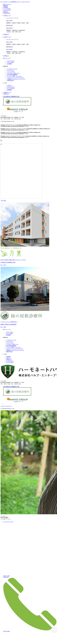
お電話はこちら (7, 15)
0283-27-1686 (9, 20)
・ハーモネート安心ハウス (12, 73)
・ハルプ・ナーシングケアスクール (15, 77)
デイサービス (9, 341)
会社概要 (8, 335)
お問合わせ (6, 34)
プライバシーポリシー (6, 406)
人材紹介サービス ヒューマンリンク (15, 350)
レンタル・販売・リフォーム (13, 347)
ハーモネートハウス (11, 340)
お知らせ (5, 11)
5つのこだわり (9, 332)
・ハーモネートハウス (11, 68)
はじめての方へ (7, 10)
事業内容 (5, 5)
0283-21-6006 (9, 28)
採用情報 (5, 7)
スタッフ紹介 (9, 333)
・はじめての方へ (10, 87)
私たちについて (7, 4)
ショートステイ (10, 343)
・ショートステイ (10, 71)
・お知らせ (9, 85)
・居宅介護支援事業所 (11, 74)
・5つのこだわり (10, 60)
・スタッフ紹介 (10, 62)
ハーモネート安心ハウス (12, 344)
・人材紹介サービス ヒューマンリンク (15, 79)
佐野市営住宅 (6, 13)
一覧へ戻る (3, 200)
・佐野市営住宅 (10, 80)
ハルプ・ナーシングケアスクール (14, 348)
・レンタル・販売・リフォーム (14, 76)
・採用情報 (9, 89)
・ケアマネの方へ (10, 88)
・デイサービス (10, 70)
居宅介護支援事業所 (11, 345)
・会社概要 (9, 63)
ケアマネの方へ (7, 8)
